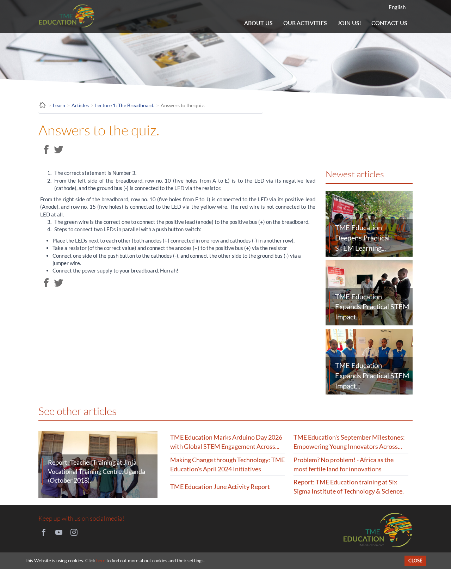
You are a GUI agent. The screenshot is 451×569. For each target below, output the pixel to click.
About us (258, 22)
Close (415, 560)
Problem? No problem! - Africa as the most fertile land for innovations (344, 464)
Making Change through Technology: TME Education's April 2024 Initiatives (227, 464)
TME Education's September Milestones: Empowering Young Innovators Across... (349, 441)
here (100, 560)
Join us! (349, 22)
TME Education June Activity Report (220, 486)
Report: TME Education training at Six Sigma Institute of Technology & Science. (349, 486)
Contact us (389, 22)
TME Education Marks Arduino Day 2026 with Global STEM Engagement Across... (226, 441)
